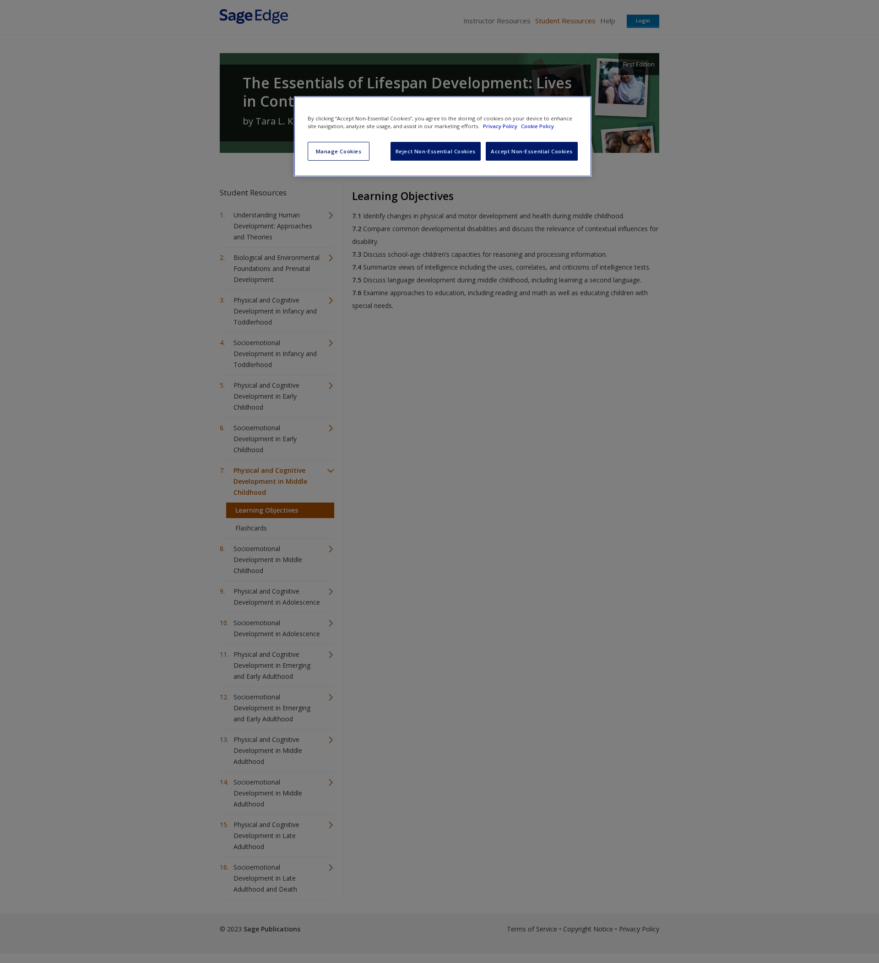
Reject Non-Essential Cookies (436, 151)
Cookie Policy (537, 126)
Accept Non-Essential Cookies (532, 151)
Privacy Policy (501, 126)
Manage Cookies (339, 151)
